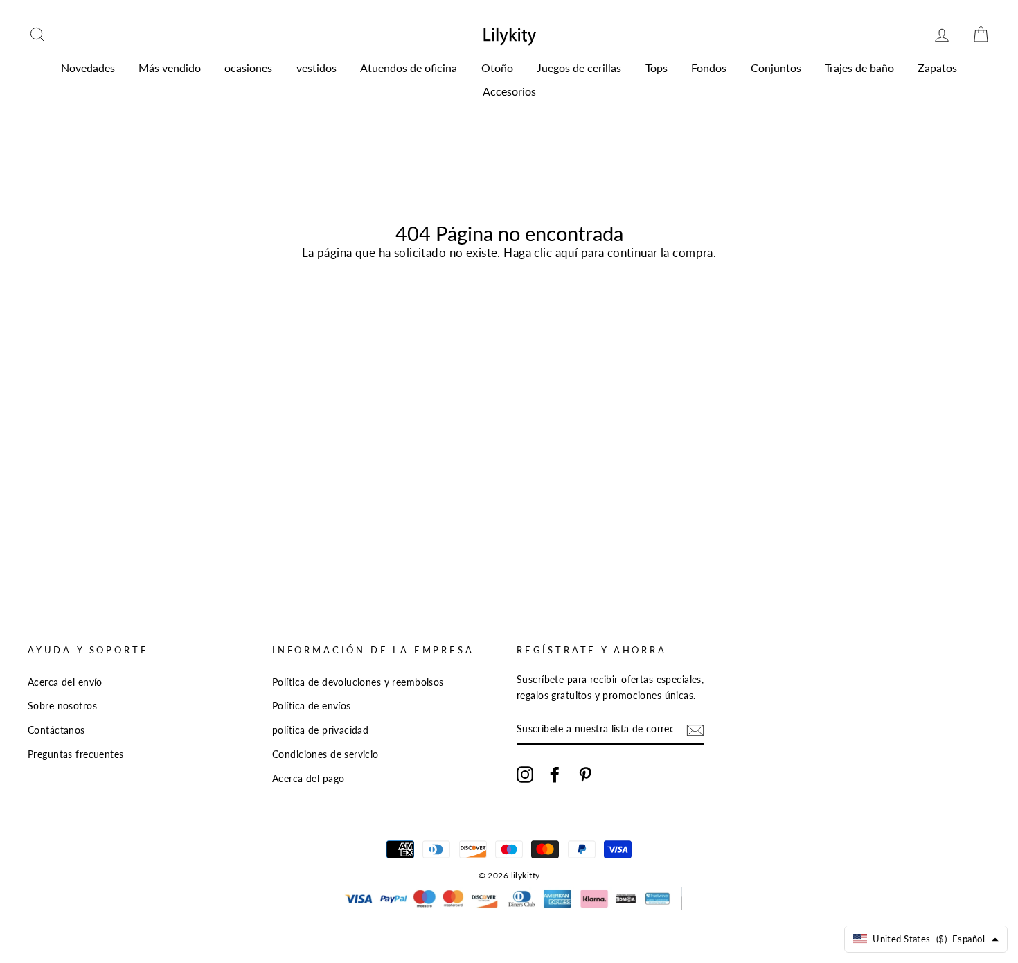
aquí (566, 252)
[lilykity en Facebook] (554, 774)
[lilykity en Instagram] (525, 774)
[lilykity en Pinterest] (585, 774)
